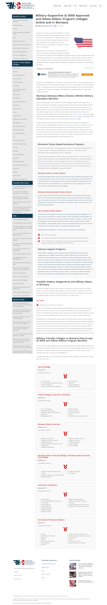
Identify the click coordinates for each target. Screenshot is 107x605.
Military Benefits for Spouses (21, 48)
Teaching (15, 172)
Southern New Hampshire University (59, 72)
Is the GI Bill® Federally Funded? (22, 254)
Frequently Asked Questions (20, 219)
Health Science (17, 115)
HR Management (17, 122)
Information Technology (19, 126)
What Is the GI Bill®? (18, 283)
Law (14, 137)
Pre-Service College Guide (20, 51)
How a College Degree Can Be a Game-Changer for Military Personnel (21, 329)
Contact (16, 572)
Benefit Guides (57, 5)
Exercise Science (17, 108)
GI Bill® (54, 107)
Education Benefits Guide (48, 563)
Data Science (16, 98)
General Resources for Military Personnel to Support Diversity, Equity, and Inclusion (21, 340)
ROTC (14, 37)
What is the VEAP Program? (20, 280)
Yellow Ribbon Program (19, 41)
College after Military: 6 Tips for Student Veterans (85, 581)
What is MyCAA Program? (19, 273)
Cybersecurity (16, 94)
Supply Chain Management (20, 179)
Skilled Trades (17, 175)
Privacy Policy (17, 575)
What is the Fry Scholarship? (20, 276)
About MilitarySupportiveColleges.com (24, 568)
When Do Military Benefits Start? (22, 292)
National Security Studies (19, 144)
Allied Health (16, 68)
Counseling (16, 85)
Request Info (87, 74)
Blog (43, 577)
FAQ (75, 5)
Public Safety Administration (20, 165)
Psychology (16, 158)
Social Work (16, 168)
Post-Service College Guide (20, 58)
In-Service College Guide (19, 55)
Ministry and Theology (19, 140)
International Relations (19, 133)
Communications (17, 78)
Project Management (18, 154)
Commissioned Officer (19, 75)
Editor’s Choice (83, 5)
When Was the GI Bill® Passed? (21, 295)
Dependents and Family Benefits (21, 44)
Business (15, 71)
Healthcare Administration (20, 119)
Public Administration (18, 161)
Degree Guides (67, 5)
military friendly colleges (79, 116)
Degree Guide (45, 567)
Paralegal (15, 151)
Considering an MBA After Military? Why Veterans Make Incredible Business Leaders (22, 311)
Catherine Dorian (48, 26)
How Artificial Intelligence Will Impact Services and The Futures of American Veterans (22, 305)
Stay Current (93, 5)
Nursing (15, 147)
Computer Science (18, 82)
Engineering (16, 105)
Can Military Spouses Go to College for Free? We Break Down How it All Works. (22, 228)
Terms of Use (17, 578)
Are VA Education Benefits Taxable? (22, 223)
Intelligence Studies (18, 129)
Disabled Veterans (18, 25)
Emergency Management (19, 101)
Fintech (15, 112)
